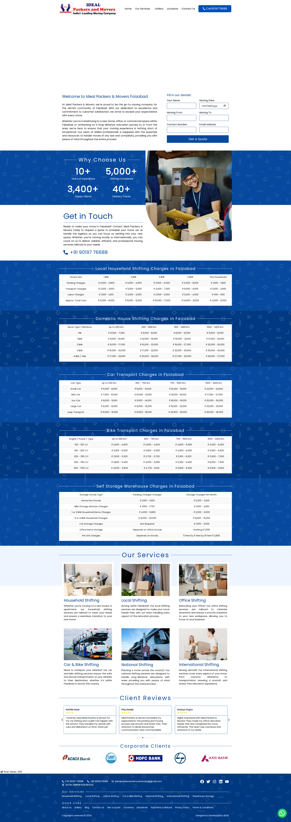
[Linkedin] (221, 781)
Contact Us (188, 8)
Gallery (159, 8)
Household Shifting (81, 600)
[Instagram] (214, 781)
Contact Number (177, 124)
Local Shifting (134, 600)
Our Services (142, 8)
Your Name (173, 100)
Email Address (207, 124)
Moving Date (206, 100)
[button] (62, 719)
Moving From (174, 112)
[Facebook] (202, 781)
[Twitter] (208, 781)
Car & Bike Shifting (81, 664)
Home (128, 8)
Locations (172, 8)
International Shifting (199, 664)
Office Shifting (192, 600)
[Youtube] (227, 781)
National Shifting (137, 664)
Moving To (205, 112)
